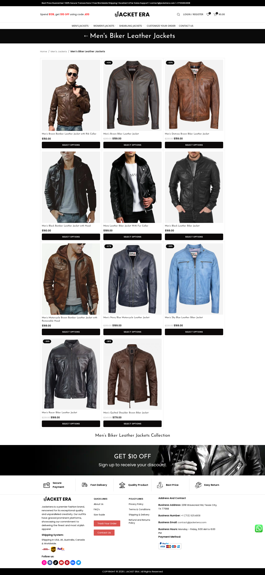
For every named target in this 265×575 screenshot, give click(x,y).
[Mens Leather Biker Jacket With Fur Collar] (132, 187)
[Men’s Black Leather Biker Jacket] (194, 187)
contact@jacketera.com (162, 3)
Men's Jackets (59, 51)
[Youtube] (61, 562)
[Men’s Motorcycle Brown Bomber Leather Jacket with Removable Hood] (71, 279)
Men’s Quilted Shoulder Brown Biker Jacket (125, 413)
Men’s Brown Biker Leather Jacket (121, 134)
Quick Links (100, 498)
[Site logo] (132, 14)
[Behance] (72, 562)
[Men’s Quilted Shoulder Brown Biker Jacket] (132, 374)
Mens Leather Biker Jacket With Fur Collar (125, 226)
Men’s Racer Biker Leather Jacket (59, 413)
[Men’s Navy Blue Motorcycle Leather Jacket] (132, 279)
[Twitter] (78, 562)
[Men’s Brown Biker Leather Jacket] (132, 95)
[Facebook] (49, 562)
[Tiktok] (55, 562)
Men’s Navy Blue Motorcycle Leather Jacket (126, 317)
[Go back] (86, 36)
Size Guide (99, 514)
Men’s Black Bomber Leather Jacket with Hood (66, 226)
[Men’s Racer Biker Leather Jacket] (71, 374)
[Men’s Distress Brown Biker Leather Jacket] (194, 95)
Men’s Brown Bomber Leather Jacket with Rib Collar (69, 134)
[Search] (178, 14)
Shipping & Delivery (139, 514)
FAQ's (97, 509)
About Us (98, 504)
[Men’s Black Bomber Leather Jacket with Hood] (71, 187)
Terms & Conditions (139, 509)
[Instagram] (44, 562)
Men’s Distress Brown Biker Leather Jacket (187, 134)
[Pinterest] (67, 562)
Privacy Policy (136, 504)
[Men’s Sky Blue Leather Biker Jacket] (194, 279)
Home (43, 51)
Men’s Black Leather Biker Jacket (182, 226)
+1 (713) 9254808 (190, 515)
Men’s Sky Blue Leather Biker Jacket (184, 317)
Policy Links (136, 498)
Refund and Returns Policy (139, 521)
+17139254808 (183, 3)
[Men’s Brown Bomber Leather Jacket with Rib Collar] (71, 95)
